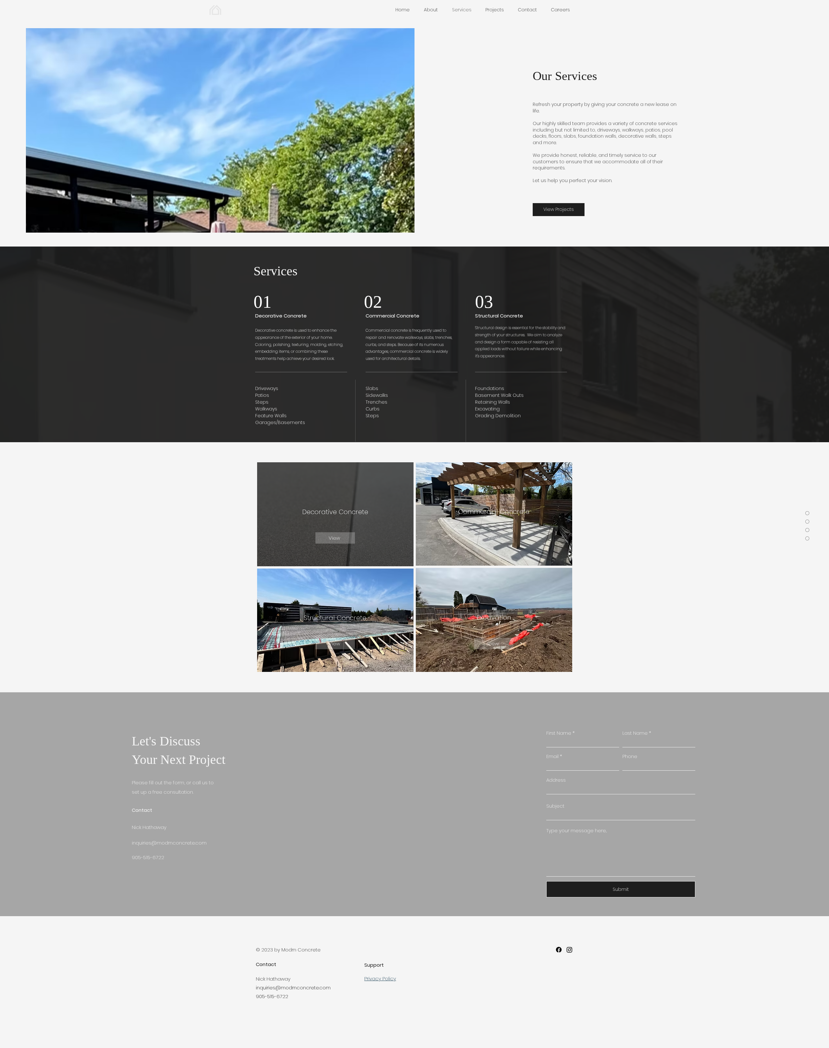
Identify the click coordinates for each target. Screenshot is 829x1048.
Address (556, 779)
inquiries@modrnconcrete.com (169, 842)
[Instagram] (569, 949)
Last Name (635, 733)
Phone (629, 756)
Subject (555, 805)
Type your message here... (576, 830)
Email (552, 756)
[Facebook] (558, 949)
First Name (558, 733)
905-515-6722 (272, 996)
